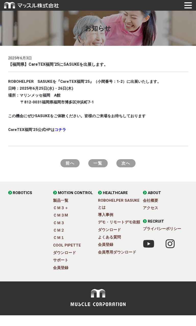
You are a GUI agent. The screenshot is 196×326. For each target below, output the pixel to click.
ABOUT (154, 193)
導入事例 (105, 214)
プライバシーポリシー (162, 228)
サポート (60, 260)
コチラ (60, 129)
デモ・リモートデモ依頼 (119, 222)
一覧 (97, 163)
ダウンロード (64, 252)
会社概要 (150, 200)
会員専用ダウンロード (117, 252)
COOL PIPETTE (67, 245)
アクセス (150, 208)
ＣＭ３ (59, 223)
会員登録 (60, 267)
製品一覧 (60, 200)
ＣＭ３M (60, 215)
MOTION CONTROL (75, 193)
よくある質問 (109, 237)
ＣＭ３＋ (60, 208)
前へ (70, 163)
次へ (125, 163)
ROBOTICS (22, 193)
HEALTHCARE (115, 193)
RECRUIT (156, 221)
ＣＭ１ (59, 237)
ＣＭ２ (59, 230)
